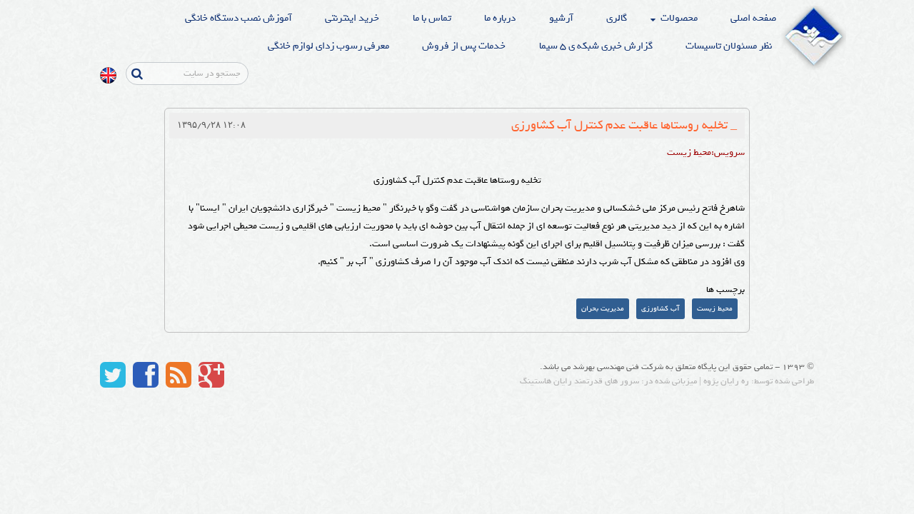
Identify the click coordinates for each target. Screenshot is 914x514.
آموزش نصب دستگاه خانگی (238, 18)
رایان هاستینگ (546, 381)
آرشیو (561, 18)
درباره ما (500, 18)
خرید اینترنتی (352, 18)
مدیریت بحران (602, 309)
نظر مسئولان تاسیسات (729, 46)
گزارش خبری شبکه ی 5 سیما (596, 46)
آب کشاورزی (660, 309)
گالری (616, 18)
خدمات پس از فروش (464, 46)
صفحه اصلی (753, 18)
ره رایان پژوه (726, 381)
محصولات (679, 18)
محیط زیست (715, 309)
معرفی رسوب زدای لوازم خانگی (328, 46)
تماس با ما (432, 18)
